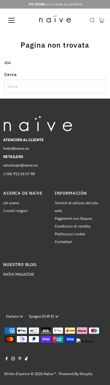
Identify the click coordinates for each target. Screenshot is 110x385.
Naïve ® (50, 373)
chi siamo (11, 203)
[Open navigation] (16, 20)
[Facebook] (6, 359)
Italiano (13, 316)
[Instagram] (13, 359)
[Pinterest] (20, 359)
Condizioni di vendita (72, 226)
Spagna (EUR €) (42, 316)
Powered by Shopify (75, 373)
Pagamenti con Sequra (73, 218)
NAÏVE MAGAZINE (18, 274)
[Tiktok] (26, 359)
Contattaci (63, 241)
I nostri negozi (15, 210)
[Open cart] (101, 20)
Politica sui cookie (70, 234)
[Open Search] (92, 20)
